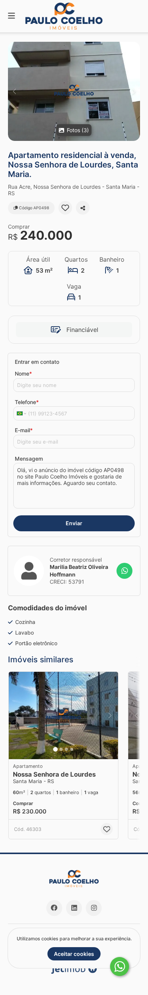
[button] (74, 91)
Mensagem (29, 458)
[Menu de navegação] (11, 16)
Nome (23, 373)
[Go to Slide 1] (55, 749)
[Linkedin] (74, 908)
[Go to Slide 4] (71, 749)
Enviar (74, 523)
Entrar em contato (37, 362)
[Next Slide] (134, 91)
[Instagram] (94, 908)
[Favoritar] (65, 208)
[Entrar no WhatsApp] (124, 571)
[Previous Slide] (14, 91)
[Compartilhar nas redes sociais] (83, 208)
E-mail (24, 430)
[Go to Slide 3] (66, 749)
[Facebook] (54, 908)
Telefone (27, 402)
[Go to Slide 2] (61, 749)
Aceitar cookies (74, 954)
